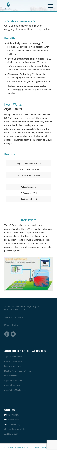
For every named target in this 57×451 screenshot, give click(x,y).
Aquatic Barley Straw (13, 380)
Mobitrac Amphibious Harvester (17, 370)
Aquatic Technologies (13, 356)
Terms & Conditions (13, 317)
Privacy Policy (11, 325)
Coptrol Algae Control (13, 361)
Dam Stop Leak (10, 375)
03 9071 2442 (12, 414)
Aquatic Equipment (12, 385)
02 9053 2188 (12, 419)
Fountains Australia (12, 366)
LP (45, 447)
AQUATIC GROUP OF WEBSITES (25, 351)
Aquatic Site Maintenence (15, 390)
